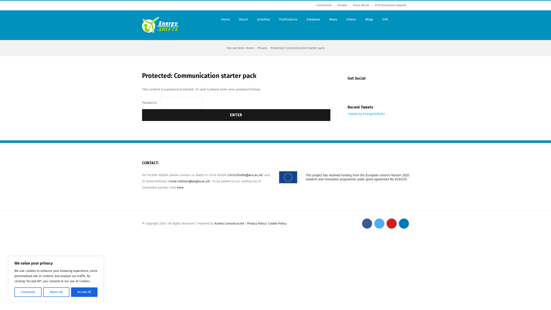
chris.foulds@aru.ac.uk (245, 175)
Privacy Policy (256, 223)
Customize (28, 292)
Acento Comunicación (229, 223)
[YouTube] (376, 87)
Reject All (56, 292)
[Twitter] (364, 87)
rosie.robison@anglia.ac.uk (189, 181)
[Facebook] (352, 87)
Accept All (84, 292)
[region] (56, 278)
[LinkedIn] (388, 87)
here (180, 187)
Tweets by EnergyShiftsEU (366, 114)
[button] (398, 19)
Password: (150, 103)
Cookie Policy (277, 223)
